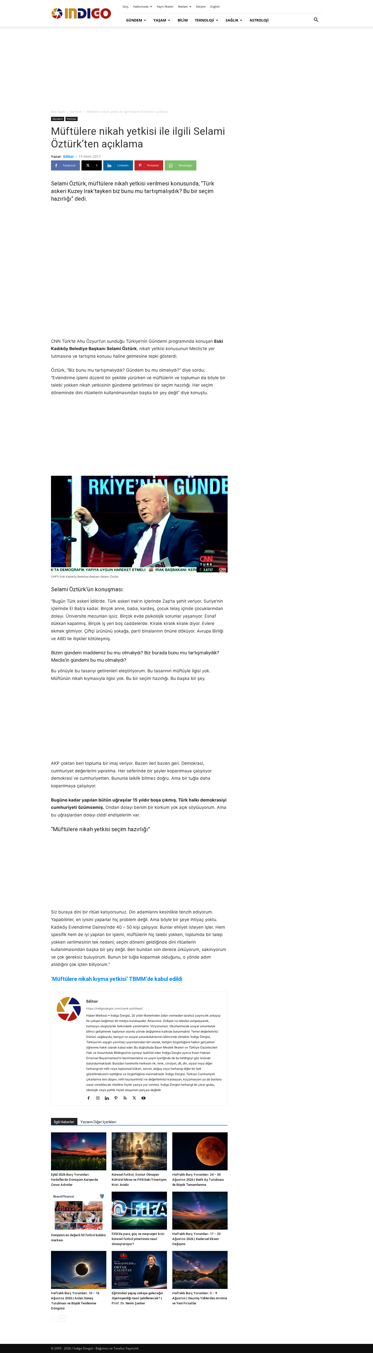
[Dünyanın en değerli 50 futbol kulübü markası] (78, 1211)
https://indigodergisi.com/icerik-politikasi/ (114, 1008)
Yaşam (160, 20)
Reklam (183, 6)
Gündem (134, 20)
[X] (136, 1098)
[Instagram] (99, 1098)
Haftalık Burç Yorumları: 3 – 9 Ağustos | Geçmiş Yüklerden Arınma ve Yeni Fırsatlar (199, 1298)
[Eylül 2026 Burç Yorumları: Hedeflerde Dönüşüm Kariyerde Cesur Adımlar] (78, 1151)
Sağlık (232, 20)
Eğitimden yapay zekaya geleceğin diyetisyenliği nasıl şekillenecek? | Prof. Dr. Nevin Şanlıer (137, 1298)
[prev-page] (54, 1318)
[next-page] (62, 1318)
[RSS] (127, 1098)
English (215, 6)
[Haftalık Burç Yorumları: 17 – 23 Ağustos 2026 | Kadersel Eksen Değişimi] (200, 1211)
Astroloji (259, 20)
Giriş (125, 6)
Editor (68, 156)
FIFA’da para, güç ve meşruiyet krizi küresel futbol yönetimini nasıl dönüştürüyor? (138, 1239)
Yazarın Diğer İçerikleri (98, 1122)
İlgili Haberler (64, 1122)
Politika (71, 119)
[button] (316, 20)
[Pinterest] (118, 1098)
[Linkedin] (109, 1098)
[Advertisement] (186, 68)
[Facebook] (90, 1098)
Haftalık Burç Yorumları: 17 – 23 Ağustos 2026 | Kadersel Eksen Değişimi (196, 1239)
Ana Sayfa (58, 111)
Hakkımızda (140, 6)
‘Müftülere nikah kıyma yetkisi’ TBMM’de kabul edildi (116, 979)
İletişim (201, 6)
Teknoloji (204, 20)
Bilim (183, 20)
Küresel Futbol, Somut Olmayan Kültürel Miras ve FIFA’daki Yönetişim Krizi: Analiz (139, 1180)
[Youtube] (145, 1098)
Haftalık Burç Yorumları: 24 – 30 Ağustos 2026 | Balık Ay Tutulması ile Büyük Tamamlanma (198, 1180)
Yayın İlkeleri (165, 6)
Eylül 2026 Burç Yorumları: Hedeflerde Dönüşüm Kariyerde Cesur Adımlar (74, 1180)
